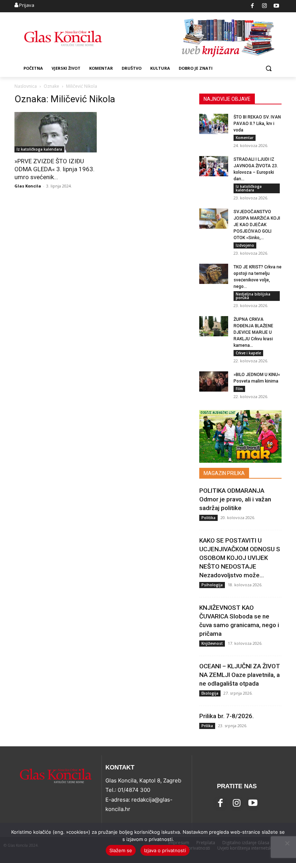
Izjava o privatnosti (165, 850)
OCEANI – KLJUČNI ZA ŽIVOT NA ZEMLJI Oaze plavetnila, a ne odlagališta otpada (239, 675)
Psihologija (212, 584)
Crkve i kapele (248, 352)
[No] (287, 843)
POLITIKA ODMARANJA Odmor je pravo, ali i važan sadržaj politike (235, 499)
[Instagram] (264, 6)
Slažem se (120, 850)
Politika (208, 517)
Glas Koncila (27, 186)
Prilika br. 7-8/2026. (226, 716)
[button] (268, 68)
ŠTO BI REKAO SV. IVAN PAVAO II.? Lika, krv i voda (257, 124)
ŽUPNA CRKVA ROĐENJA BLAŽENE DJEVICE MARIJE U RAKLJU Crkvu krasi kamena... (253, 332)
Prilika (207, 725)
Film (239, 388)
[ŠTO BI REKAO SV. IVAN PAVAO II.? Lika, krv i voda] (213, 124)
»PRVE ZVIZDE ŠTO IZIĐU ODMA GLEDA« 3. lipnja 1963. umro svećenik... (54, 169)
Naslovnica (25, 86)
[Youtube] (276, 6)
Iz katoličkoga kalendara (39, 149)
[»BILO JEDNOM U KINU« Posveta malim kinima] (213, 381)
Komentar (244, 137)
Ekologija (209, 693)
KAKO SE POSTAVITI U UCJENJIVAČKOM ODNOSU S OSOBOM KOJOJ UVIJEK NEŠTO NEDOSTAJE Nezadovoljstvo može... (239, 558)
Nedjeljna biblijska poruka (253, 296)
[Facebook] (252, 6)
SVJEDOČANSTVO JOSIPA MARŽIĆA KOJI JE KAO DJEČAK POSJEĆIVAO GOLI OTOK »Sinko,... (257, 224)
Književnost (212, 643)
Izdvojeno (245, 245)
